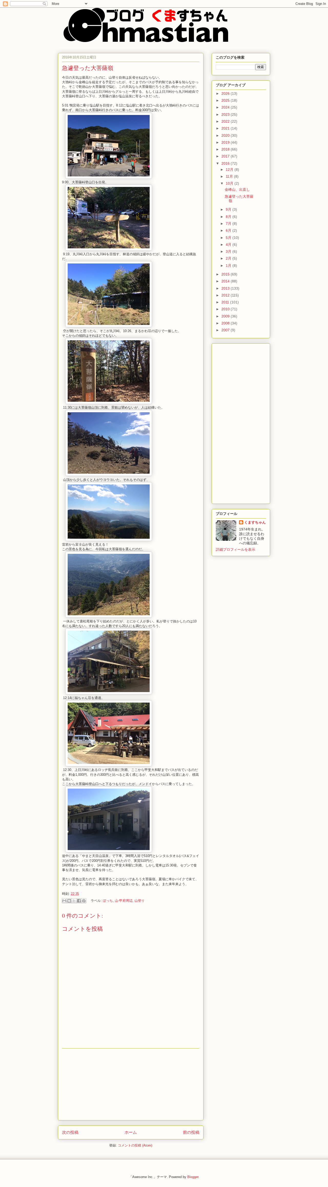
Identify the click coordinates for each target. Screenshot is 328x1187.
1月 (229, 265)
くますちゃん (255, 522)
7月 (229, 223)
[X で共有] (74, 900)
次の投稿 (70, 1132)
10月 (230, 183)
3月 (229, 251)
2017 (226, 156)
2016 (226, 163)
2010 (226, 309)
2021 (226, 128)
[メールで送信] (64, 900)
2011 (225, 302)
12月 (230, 169)
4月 (229, 244)
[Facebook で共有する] (78, 900)
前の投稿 (191, 1132)
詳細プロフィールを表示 (235, 549)
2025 (226, 100)
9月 (229, 209)
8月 (229, 217)
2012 (226, 295)
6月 (229, 230)
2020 (226, 135)
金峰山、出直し (237, 189)
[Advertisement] (130, 1084)
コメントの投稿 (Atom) (135, 1145)
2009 (226, 316)
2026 (226, 93)
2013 (226, 288)
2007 (226, 330)
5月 (229, 238)
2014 (226, 281)
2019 (226, 142)
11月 (230, 176)
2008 (226, 323)
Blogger (192, 1177)
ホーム (131, 1132)
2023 (226, 114)
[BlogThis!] (69, 900)
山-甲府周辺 (123, 901)
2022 (226, 121)
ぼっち (108, 901)
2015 (226, 274)
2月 (229, 258)
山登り (140, 901)
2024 (226, 107)
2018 (226, 149)
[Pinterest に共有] (83, 900)
